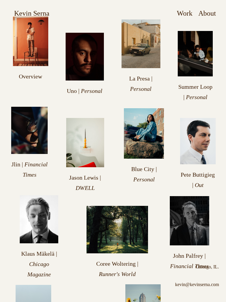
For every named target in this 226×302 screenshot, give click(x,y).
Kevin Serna (31, 13)
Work (184, 13)
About (207, 13)
